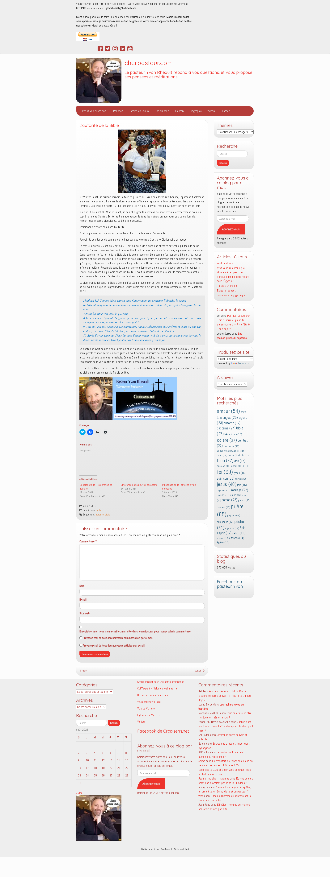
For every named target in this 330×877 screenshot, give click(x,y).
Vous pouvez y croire (149, 702)
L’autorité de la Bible (99, 125)
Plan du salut (161, 111)
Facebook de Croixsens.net (163, 731)
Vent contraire (225, 263)
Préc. (84, 670)
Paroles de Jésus (139, 111)
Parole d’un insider (227, 286)
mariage (239, 490)
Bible (98, 510)
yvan (200, 796)
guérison (225, 478)
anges (230, 417)
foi (225, 472)
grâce (240, 473)
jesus (226, 484)
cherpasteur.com (149, 63)
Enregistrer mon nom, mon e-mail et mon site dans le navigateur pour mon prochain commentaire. (135, 631)
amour (228, 411)
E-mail (83, 600)
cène (222, 455)
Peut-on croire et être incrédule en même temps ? (225, 715)
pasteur (223, 507)
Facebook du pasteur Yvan (230, 584)
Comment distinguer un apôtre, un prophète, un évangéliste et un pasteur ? (224, 789)
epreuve (224, 466)
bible (107, 514)
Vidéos (211, 111)
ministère (224, 495)
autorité (99, 514)
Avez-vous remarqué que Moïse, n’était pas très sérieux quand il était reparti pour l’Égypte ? (233, 274)
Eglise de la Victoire (148, 715)
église (223, 542)
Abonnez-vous (231, 229)
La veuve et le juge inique (231, 295)
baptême (226, 428)
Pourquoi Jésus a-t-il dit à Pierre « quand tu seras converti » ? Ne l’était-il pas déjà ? (233, 322)
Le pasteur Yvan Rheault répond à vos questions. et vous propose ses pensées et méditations (188, 75)
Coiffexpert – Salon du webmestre (157, 688)
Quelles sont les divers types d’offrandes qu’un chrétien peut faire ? (225, 726)
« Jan (79, 793)
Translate (243, 363)
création (242, 451)
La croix (179, 111)
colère (227, 440)
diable (243, 455)
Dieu (225, 460)
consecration (226, 450)
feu (246, 466)
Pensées (118, 111)
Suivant (198, 670)
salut (238, 533)
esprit (237, 466)
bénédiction (233, 434)
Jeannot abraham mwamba (213, 778)
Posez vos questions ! (95, 111)
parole (244, 500)
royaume (232, 528)
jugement (224, 490)
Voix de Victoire (146, 708)
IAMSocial (145, 849)
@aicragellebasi (181, 849)
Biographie (196, 111)
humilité (241, 479)
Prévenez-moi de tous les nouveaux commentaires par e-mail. (118, 638)
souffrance (235, 538)
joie (242, 485)
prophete (233, 515)
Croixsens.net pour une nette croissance (160, 682)
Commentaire (88, 541)
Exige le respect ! (227, 290)
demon (232, 455)
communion (231, 446)
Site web (84, 613)
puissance (225, 522)
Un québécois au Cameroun (152, 695)
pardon (229, 499)
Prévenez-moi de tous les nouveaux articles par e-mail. (114, 645)
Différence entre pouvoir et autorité (139, 484)
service (221, 538)
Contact (225, 111)
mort (236, 495)
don (239, 461)
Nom (81, 586)
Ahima (201, 761)
